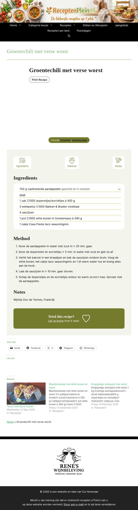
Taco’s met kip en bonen (20, 406)
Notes (118, 166)
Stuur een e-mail (74, 504)
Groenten (65, 140)
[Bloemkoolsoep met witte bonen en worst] (70, 397)
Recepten (65, 25)
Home (13, 25)
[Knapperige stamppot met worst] (112, 395)
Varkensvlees (79, 140)
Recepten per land (58, 30)
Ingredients (22, 166)
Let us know (56, 320)
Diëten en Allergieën (95, 25)
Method (71, 166)
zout (22, 194)
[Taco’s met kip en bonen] (26, 393)
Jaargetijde (121, 25)
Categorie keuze (38, 25)
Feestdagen (84, 30)
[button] (69, 36)
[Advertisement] (69, 108)
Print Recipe (39, 79)
